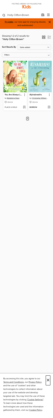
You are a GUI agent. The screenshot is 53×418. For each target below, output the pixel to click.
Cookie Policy (35, 410)
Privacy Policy (35, 382)
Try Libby (9, 22)
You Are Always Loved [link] (14, 95)
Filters (7, 55)
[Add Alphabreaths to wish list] (49, 107)
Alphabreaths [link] (35, 95)
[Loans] (42, 15)
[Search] (4, 15)
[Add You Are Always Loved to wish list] (24, 107)
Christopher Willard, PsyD (40, 98)
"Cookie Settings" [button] (35, 399)
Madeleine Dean (13, 98)
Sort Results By (9, 47)
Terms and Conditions (13, 382)
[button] (43, 38)
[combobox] (20, 15)
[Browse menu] (48, 15)
